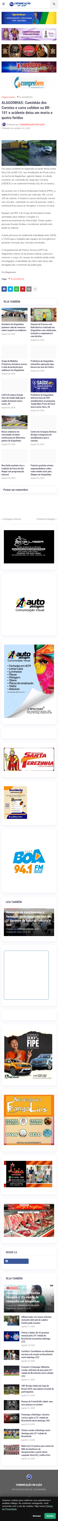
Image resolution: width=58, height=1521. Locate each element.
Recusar (37, 1516)
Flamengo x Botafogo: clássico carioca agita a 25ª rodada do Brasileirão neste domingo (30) (35, 1417)
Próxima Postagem (46, 519)
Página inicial (8, 97)
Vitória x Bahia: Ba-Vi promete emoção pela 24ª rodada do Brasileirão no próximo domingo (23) (35, 1337)
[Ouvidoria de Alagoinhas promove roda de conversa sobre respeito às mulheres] (15, 315)
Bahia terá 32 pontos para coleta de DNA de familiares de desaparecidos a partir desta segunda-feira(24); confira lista (37, 1450)
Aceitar (50, 1516)
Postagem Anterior (12, 519)
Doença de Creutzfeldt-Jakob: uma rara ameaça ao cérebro (37, 1403)
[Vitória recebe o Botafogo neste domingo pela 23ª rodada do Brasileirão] (11, 1434)
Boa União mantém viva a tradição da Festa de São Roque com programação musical (13, 470)
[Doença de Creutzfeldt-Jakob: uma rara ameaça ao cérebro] (11, 1405)
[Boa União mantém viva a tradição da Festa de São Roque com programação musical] (15, 456)
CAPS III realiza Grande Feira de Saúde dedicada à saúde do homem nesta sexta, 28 (13, 399)
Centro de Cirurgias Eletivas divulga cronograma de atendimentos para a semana (43, 436)
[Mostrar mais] (35, 289)
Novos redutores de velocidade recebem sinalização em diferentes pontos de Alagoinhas (13, 436)
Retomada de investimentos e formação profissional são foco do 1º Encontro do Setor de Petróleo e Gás (28, 918)
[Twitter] (10, 289)
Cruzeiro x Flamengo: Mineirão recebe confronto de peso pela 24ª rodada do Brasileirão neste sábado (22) (37, 1371)
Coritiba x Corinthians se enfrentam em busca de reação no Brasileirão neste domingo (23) (37, 1354)
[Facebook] (4, 289)
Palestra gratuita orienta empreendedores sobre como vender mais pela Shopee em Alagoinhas (42, 470)
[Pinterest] (22, 289)
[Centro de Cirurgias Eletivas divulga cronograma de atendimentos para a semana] (44, 422)
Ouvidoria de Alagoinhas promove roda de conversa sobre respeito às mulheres (14, 327)
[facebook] (16, 1261)
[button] (3, 4)
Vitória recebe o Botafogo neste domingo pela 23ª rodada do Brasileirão (35, 1433)
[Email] (29, 289)
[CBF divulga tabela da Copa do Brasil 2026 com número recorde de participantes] (11, 1389)
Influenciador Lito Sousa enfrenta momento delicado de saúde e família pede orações (36, 1320)
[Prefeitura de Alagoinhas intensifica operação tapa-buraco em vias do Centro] (44, 351)
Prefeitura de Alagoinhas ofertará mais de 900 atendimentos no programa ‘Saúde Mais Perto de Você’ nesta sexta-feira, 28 (43, 401)
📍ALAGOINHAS (24, 97)
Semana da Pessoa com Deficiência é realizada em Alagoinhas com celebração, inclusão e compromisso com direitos (43, 330)
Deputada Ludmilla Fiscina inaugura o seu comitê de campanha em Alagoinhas (23, 1297)
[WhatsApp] (16, 289)
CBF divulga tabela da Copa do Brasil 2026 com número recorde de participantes (37, 1388)
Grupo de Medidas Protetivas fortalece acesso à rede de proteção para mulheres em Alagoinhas (14, 366)
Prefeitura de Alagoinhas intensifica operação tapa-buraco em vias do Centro (42, 364)
